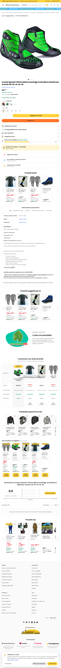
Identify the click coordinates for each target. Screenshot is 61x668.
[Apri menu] (2, 5)
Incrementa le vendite (7, 574)
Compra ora (30, 120)
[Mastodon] (24, 622)
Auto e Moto (9, 12)
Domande (49, 210)
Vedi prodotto (30, 403)
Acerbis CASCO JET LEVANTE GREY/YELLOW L (22, 428)
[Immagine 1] (28, 79)
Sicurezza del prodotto (38, 210)
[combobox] (36, 5)
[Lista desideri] (54, 5)
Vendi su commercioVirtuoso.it (9, 568)
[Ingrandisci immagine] (30, 48)
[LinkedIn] (32, 622)
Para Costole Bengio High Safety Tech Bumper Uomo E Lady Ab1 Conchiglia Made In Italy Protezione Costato (22, 537)
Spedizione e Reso (18, 210)
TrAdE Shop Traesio (45, 535)
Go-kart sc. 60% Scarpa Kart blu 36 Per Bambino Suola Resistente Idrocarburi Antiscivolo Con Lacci (47, 189)
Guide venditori (5, 582)
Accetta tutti (52, 663)
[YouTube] (37, 622)
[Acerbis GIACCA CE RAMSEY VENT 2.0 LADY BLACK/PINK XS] (10, 420)
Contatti (4, 610)
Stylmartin (20, 188)
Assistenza (47, 1)
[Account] (51, 5)
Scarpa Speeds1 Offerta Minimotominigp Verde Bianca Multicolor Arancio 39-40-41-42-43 (16, 455)
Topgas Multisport (8, 535)
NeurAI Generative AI (36, 576)
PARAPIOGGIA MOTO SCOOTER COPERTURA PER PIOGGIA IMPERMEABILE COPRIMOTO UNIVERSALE (47, 537)
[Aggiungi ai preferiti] (15, 177)
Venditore (27, 210)
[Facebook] (26, 622)
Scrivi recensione (50, 493)
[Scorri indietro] (3, 189)
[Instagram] (29, 622)
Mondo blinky (35, 579)
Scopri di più (34, 568)
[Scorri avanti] (57, 189)
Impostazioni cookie (12, 660)
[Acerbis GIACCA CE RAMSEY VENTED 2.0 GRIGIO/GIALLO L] (47, 420)
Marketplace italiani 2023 (7, 585)
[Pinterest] (34, 622)
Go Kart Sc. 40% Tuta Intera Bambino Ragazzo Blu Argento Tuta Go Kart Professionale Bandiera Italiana (10, 537)
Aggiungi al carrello (36, 115)
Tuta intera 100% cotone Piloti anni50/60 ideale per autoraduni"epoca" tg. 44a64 (35, 536)
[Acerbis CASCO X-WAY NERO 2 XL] (35, 420)
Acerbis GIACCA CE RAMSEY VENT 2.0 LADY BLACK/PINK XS (10, 428)
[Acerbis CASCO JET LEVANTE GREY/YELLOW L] (22, 420)
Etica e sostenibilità (36, 571)
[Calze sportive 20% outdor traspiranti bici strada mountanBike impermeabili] (22, 181)
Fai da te (34, 613)
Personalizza (8, 663)
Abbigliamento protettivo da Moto (46, 12)
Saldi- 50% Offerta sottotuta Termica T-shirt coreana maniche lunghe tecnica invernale (34, 190)
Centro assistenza (6, 595)
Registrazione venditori (7, 576)
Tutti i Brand (34, 595)
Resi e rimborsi (5, 598)
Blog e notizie (35, 582)
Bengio (20, 535)
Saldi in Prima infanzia (10, 9)
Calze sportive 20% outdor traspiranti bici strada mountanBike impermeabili (22, 190)
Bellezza (33, 607)
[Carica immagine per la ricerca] (44, 5)
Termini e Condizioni (6, 604)
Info (10, 210)
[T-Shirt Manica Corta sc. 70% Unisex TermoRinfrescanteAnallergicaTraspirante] (10, 181)
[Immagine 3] (30, 79)
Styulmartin (9, 188)
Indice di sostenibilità (36, 574)
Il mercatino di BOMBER (9, 267)
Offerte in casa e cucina (36, 9)
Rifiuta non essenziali (39, 663)
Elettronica (34, 610)
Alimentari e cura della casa (38, 601)
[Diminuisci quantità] (3, 115)
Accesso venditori (6, 571)
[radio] (3, 104)
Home (3, 12)
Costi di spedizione (6, 601)
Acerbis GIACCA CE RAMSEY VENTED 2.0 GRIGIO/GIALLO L (47, 428)
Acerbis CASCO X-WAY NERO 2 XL (34, 428)
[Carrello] (57, 5)
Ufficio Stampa (35, 585)
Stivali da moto (23, 222)
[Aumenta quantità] (9, 115)
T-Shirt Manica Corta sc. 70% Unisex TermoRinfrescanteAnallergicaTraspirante (10, 190)
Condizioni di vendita (7, 579)
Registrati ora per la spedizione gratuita (28, 1)
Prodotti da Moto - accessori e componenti (25, 12)
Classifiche (34, 598)
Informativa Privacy (6, 607)
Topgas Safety (22, 219)
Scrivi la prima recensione (8, 87)
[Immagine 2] (29, 79)
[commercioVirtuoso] (12, 5)
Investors (34, 588)
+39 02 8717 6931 (55, 1)
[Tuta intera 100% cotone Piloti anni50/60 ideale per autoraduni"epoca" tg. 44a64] (35, 528)
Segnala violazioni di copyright (9, 613)
